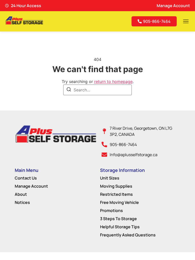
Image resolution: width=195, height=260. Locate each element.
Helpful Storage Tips (120, 226)
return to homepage (113, 81)
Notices (22, 202)
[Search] (68, 90)
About (21, 194)
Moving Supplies (116, 186)
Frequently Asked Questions (128, 234)
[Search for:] (97, 90)
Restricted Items (116, 194)
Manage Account (31, 186)
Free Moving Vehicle (119, 202)
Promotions (111, 210)
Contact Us (26, 178)
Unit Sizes (109, 178)
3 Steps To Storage (118, 218)
